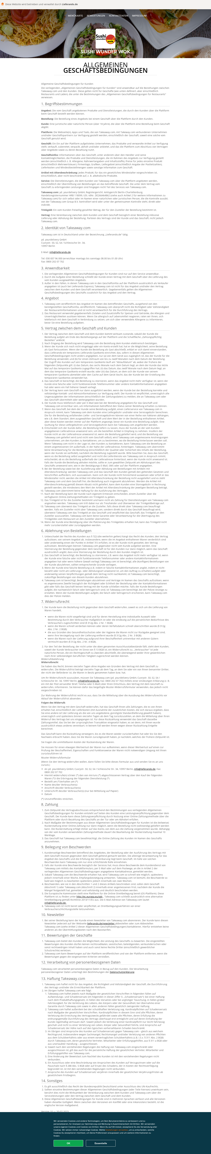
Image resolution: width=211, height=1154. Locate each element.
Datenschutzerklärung (122, 972)
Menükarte (75, 15)
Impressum (139, 15)
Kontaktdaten (118, 15)
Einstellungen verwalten (117, 1130)
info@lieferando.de (60, 252)
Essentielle (101, 1143)
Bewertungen (96, 15)
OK (68, 1143)
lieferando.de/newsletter (101, 923)
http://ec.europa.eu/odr (89, 896)
